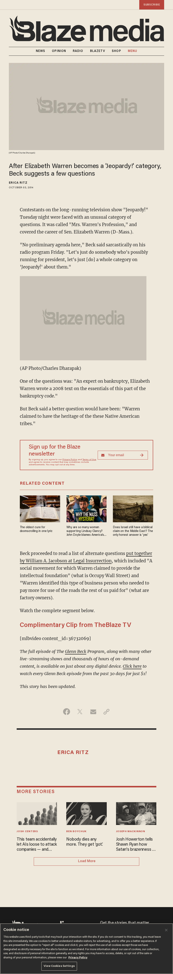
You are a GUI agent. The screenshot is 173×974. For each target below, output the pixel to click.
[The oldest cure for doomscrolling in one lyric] (40, 508)
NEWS (40, 51)
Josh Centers (27, 831)
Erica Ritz (18, 183)
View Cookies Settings (59, 966)
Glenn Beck (75, 651)
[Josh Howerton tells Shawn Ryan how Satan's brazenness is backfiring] (136, 813)
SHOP (116, 51)
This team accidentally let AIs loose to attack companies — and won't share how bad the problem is (37, 844)
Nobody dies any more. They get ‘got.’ (84, 842)
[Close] (166, 930)
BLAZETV (97, 51)
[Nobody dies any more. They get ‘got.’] (86, 813)
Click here (132, 666)
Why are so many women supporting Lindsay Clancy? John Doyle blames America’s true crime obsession (85, 531)
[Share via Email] (93, 711)
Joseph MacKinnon (130, 831)
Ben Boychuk (76, 831)
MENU (132, 51)
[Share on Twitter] (79, 711)
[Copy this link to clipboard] (106, 711)
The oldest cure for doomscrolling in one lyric (36, 529)
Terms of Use (89, 460)
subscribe (151, 4)
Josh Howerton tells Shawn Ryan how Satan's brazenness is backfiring (135, 844)
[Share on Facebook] (66, 711)
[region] (86, 948)
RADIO (78, 51)
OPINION (59, 51)
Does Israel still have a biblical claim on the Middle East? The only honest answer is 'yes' (133, 531)
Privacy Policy (69, 460)
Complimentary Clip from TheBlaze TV (75, 625)
